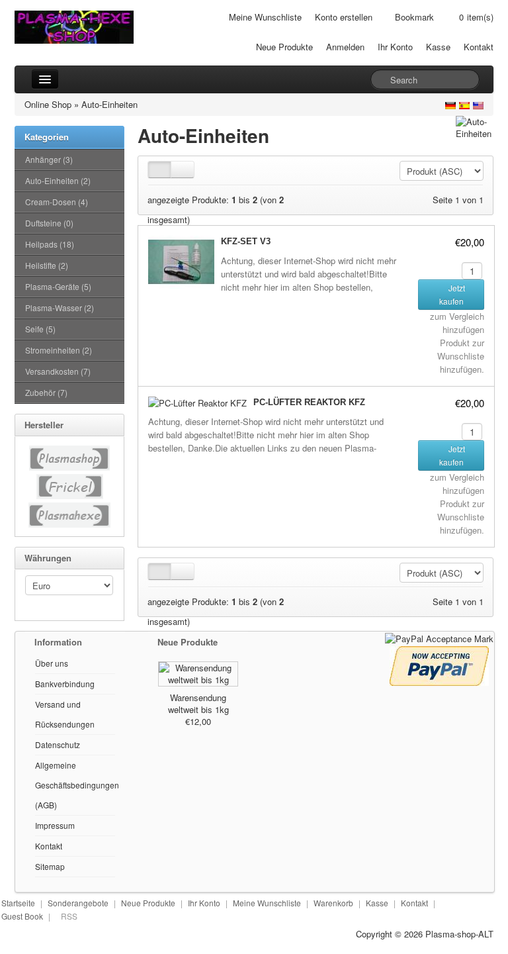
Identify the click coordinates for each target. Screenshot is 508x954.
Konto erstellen (343, 17)
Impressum (55, 825)
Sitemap (50, 866)
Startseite (18, 902)
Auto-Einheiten (109, 104)
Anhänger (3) (49, 159)
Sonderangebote (78, 902)
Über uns (51, 663)
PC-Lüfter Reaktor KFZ (309, 402)
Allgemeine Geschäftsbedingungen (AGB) (77, 784)
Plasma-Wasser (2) (59, 307)
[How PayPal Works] (439, 638)
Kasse (438, 46)
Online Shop (47, 104)
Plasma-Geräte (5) (58, 286)
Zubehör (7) (46, 392)
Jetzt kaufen (452, 294)
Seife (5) (40, 328)
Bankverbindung (65, 683)
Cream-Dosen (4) (56, 201)
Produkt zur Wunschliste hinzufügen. (460, 355)
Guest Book (22, 916)
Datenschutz (57, 744)
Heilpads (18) (49, 244)
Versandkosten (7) (58, 371)
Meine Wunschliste (265, 17)
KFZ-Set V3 (246, 241)
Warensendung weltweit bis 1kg (198, 703)
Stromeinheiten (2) (58, 350)
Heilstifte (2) (46, 265)
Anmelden (345, 46)
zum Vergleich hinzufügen (457, 323)
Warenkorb (333, 902)
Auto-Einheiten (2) (58, 180)
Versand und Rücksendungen (65, 714)
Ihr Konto (395, 46)
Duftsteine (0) (49, 222)
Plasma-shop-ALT (459, 934)
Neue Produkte (284, 46)
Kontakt (478, 46)
